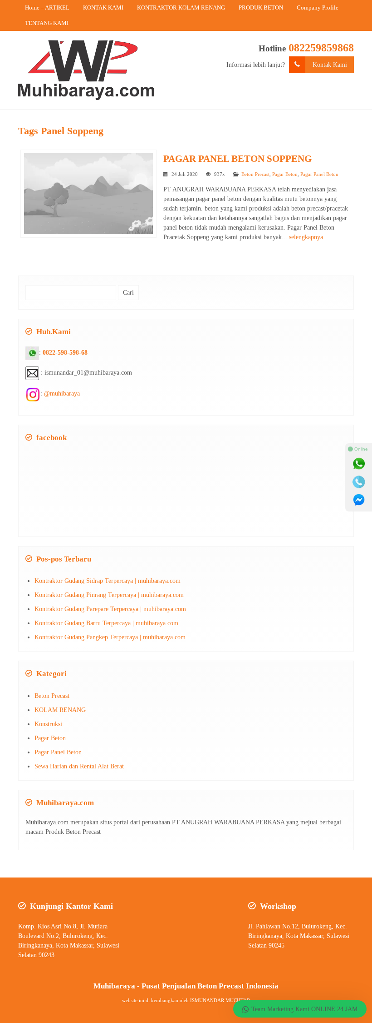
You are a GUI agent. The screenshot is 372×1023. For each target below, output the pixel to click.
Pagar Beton (285, 174)
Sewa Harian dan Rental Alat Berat (79, 766)
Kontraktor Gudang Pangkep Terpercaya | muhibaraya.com (110, 637)
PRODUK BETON (261, 7)
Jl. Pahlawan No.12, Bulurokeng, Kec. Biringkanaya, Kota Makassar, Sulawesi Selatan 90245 (298, 936)
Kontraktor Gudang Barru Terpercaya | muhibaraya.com (106, 623)
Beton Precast (255, 174)
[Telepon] (359, 482)
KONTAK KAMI (103, 7)
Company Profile (317, 7)
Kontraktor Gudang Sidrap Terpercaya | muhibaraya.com (107, 580)
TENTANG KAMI (47, 23)
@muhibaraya (62, 393)
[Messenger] (359, 500)
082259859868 (321, 48)
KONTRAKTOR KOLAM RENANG (181, 7)
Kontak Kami (330, 64)
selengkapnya (306, 237)
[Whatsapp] (359, 464)
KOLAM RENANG (60, 710)
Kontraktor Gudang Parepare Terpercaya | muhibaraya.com (110, 609)
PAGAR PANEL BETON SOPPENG (237, 158)
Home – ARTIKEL (47, 7)
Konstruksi (48, 724)
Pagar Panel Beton (319, 174)
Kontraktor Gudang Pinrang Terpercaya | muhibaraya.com (109, 595)
